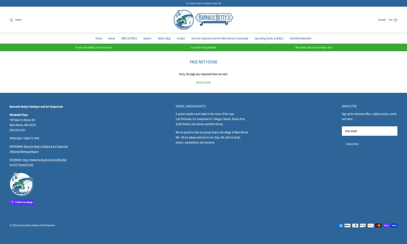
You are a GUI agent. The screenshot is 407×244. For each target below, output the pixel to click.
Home (99, 38)
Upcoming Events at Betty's (269, 38)
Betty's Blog (164, 38)
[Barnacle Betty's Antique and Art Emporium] (203, 20)
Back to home (203, 82)
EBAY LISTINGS (129, 38)
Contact (181, 38)
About (111, 38)
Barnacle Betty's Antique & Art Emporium (46, 146)
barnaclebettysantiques (25, 151)
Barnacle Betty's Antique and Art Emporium (36, 225)
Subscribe (352, 144)
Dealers (147, 38)
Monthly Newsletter (300, 38)
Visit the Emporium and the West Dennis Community (219, 38)
